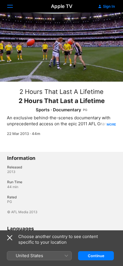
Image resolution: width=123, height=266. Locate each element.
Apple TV (61, 6)
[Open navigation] (13, 6)
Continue (96, 255)
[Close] (9, 237)
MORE (111, 124)
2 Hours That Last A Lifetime (61, 91)
